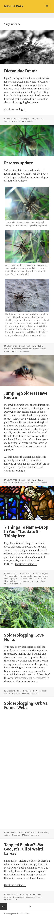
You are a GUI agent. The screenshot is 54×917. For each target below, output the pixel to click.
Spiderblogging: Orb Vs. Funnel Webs (26, 705)
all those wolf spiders (22, 173)
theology (41, 581)
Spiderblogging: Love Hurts (24, 637)
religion (44, 573)
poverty (18, 579)
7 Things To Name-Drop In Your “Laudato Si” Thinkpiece (26, 531)
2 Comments (12, 900)
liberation (38, 576)
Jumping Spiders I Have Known (25, 395)
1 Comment (29, 121)
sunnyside (26, 897)
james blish (28, 576)
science (17, 121)
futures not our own (15, 576)
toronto (7, 897)
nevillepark (25, 119)
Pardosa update (18, 163)
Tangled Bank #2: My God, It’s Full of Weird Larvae (23, 849)
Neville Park (13, 6)
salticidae (18, 483)
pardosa (17, 349)
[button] (27, 207)
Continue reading (15, 109)
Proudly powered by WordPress (17, 913)
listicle (45, 576)
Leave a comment (22, 351)
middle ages (9, 579)
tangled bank (36, 897)
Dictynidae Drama (21, 71)
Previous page (3, 906)
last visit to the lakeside (27, 860)
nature (7, 121)
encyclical (39, 543)
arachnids (38, 119)
